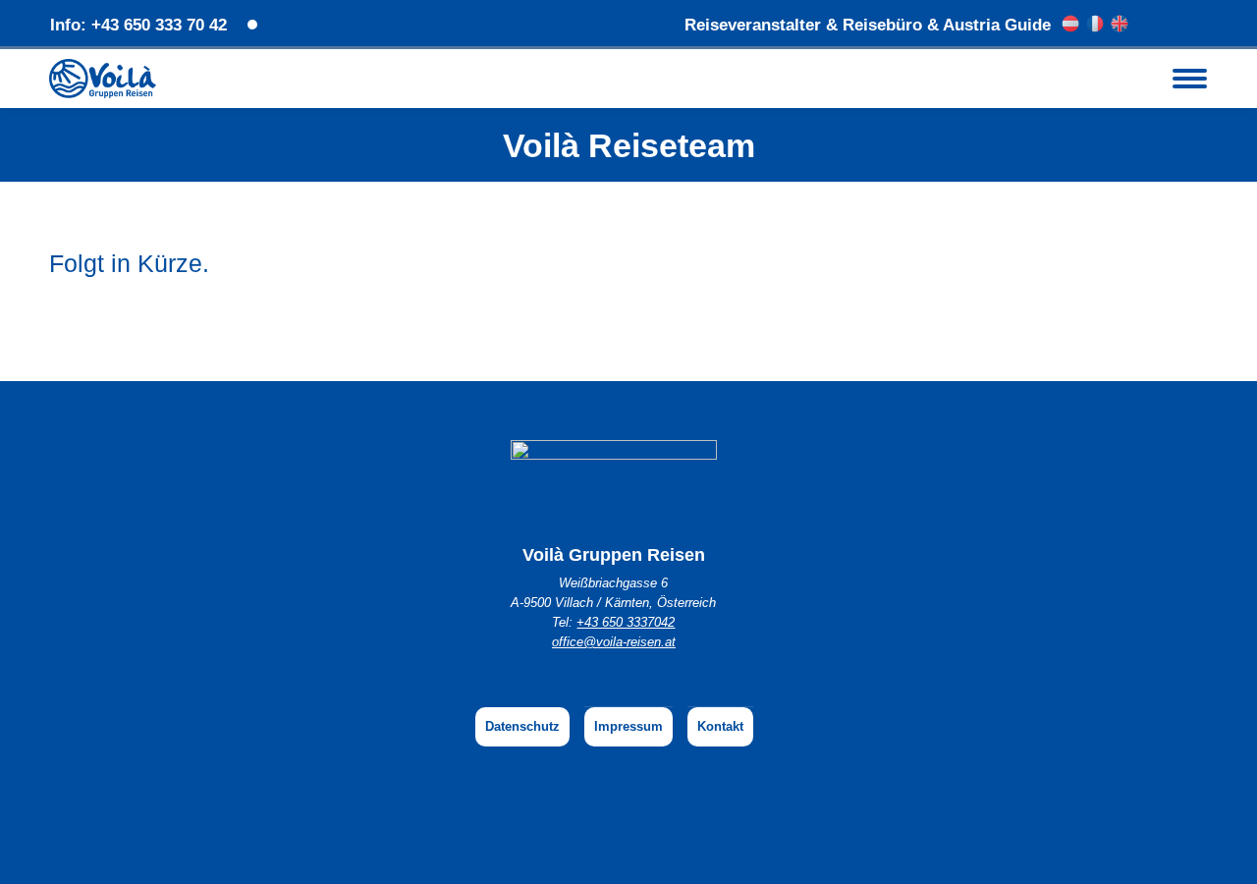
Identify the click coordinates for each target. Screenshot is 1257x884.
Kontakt (720, 726)
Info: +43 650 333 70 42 (138, 25)
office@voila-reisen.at (614, 642)
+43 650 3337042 (625, 622)
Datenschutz (522, 726)
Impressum (628, 726)
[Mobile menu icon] (1190, 78)
